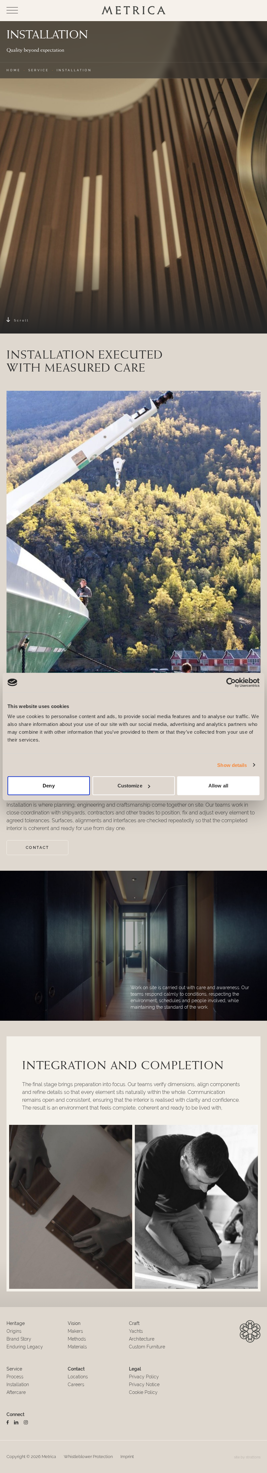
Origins (14, 1331)
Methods (77, 1339)
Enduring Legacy (25, 1346)
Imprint (127, 1456)
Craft (134, 1323)
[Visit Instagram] (26, 1422)
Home (14, 70)
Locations (78, 1376)
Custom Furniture (147, 1346)
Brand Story (19, 1339)
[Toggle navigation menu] (12, 10)
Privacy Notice (144, 1384)
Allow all (218, 785)
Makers (75, 1331)
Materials (77, 1346)
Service (38, 70)
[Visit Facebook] (8, 1422)
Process (15, 1376)
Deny (48, 785)
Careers (76, 1384)
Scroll (21, 320)
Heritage (16, 1323)
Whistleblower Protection (88, 1456)
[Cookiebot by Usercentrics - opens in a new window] (231, 682)
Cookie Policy (143, 1392)
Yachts (136, 1331)
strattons (253, 1457)
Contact (37, 847)
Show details (232, 765)
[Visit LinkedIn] (16, 1422)
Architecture (141, 1339)
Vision (74, 1323)
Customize (130, 785)
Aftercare (16, 1392)
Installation (18, 1384)
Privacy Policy (144, 1376)
